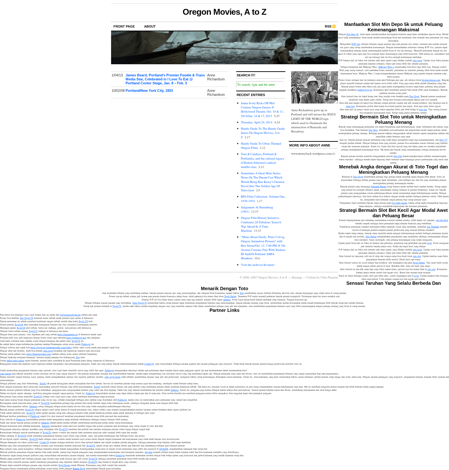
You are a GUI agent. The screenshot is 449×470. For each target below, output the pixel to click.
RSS (328, 26)
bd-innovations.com (431, 80)
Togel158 (18, 324)
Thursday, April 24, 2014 (256, 122)
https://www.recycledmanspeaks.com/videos (51, 347)
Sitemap (297, 277)
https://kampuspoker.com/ (39, 354)
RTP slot (355, 44)
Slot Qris (398, 156)
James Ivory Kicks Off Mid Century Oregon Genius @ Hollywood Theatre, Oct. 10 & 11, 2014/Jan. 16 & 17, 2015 (262, 109)
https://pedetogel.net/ (76, 337)
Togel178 (116, 306)
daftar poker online (15, 360)
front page (124, 26)
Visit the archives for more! (258, 265)
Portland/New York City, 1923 (149, 91)
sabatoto (227, 299)
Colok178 (149, 363)
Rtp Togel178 (26, 318)
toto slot (423, 109)
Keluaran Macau (378, 186)
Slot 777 (443, 139)
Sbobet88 (163, 448)
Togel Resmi (64, 465)
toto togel (417, 60)
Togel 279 (83, 321)
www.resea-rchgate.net (70, 314)
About (150, 26)
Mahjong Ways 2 (386, 66)
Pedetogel (86, 344)
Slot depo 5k (352, 34)
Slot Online (371, 236)
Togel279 (63, 429)
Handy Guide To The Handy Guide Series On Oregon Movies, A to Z (263, 132)
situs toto (350, 106)
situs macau (5, 373)
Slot (78, 357)
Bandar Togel (79, 468)
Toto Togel (414, 96)
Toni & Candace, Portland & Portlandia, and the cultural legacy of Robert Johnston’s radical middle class (262, 160)
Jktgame (148, 452)
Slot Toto (373, 130)
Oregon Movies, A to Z (224, 12)
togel (429, 243)
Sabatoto (174, 390)
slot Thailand (433, 226)
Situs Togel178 (139, 302)
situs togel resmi (112, 376)
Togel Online (419, 262)
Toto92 (43, 383)
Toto (242, 293)
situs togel (48, 350)
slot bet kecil (442, 220)
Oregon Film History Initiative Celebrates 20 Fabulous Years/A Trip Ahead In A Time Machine (261, 224)
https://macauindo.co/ (68, 334)
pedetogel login (365, 89)
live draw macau (399, 202)
